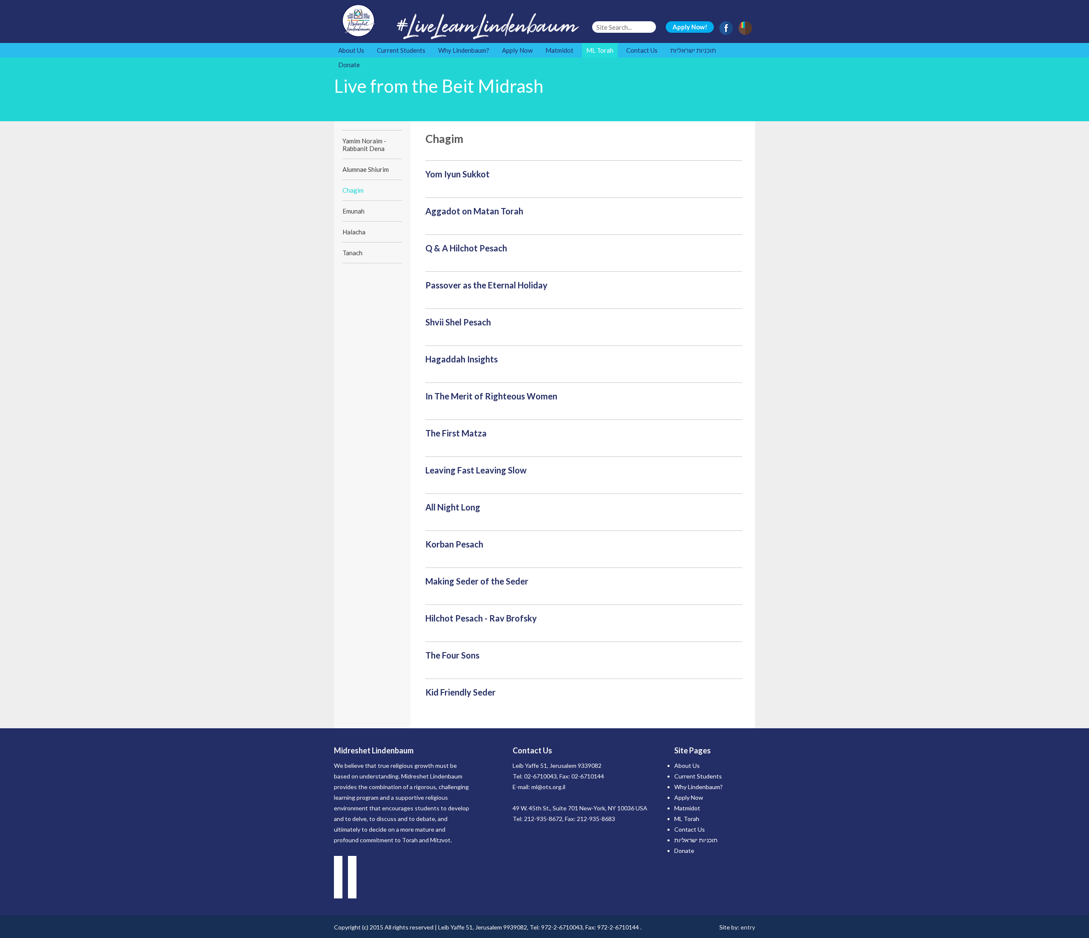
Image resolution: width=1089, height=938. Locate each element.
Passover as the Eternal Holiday (486, 285)
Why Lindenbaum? (463, 50)
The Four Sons (452, 655)
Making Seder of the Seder (476, 581)
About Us (351, 50)
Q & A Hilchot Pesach (466, 248)
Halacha (353, 232)
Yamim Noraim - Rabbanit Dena (364, 144)
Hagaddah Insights (461, 359)
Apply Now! (690, 27)
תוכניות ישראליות (693, 50)
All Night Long (452, 507)
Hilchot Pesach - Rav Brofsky (481, 618)
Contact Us (642, 50)
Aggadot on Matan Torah (474, 211)
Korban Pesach (454, 544)
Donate (349, 64)
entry (748, 927)
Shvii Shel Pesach (458, 322)
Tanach (352, 253)
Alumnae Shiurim (365, 169)
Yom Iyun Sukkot (457, 174)
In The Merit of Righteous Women (491, 396)
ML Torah (599, 50)
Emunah (353, 211)
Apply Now (517, 50)
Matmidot (559, 50)
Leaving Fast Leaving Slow (476, 470)
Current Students (401, 50)
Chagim (353, 190)
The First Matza (456, 433)
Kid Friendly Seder (460, 692)
